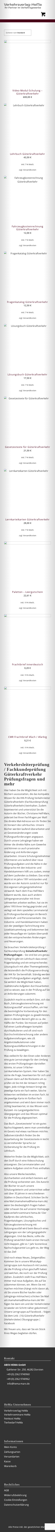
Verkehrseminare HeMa (17, 1414)
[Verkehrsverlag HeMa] (23, 6)
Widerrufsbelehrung (15, 1495)
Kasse (7, 1461)
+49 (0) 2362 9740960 (18, 1374)
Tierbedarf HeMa (13, 1422)
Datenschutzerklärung (16, 1504)
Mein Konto (10, 1447)
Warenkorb (10, 1466)
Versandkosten (29, 169)
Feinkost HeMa (12, 1418)
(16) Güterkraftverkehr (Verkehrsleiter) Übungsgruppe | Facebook (24, 1319)
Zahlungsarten (12, 1451)
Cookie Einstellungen (15, 1499)
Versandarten (11, 1456)
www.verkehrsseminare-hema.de (22, 1212)
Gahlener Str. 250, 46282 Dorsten (25, 1369)
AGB (6, 1490)
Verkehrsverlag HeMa (16, 1410)
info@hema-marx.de (18, 1383)
